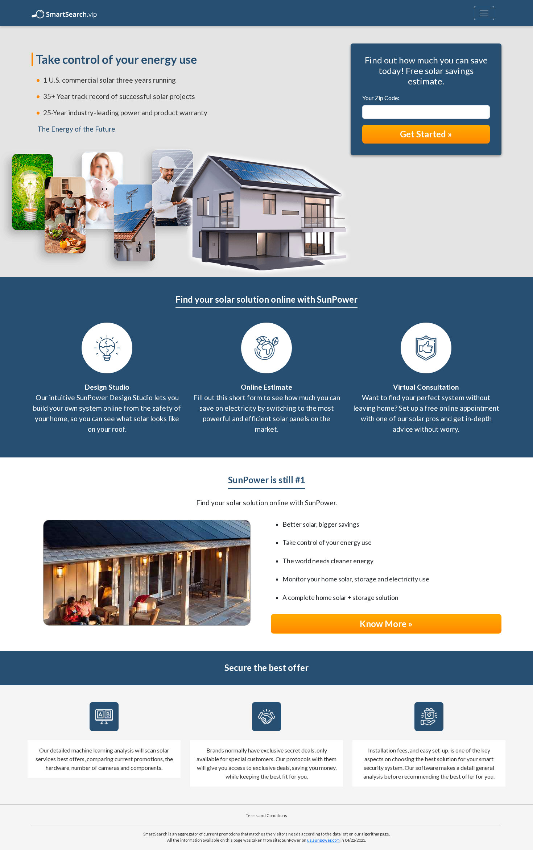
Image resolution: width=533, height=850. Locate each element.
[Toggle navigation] (484, 13)
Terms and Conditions (266, 815)
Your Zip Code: (380, 97)
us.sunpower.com (323, 840)
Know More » (386, 623)
